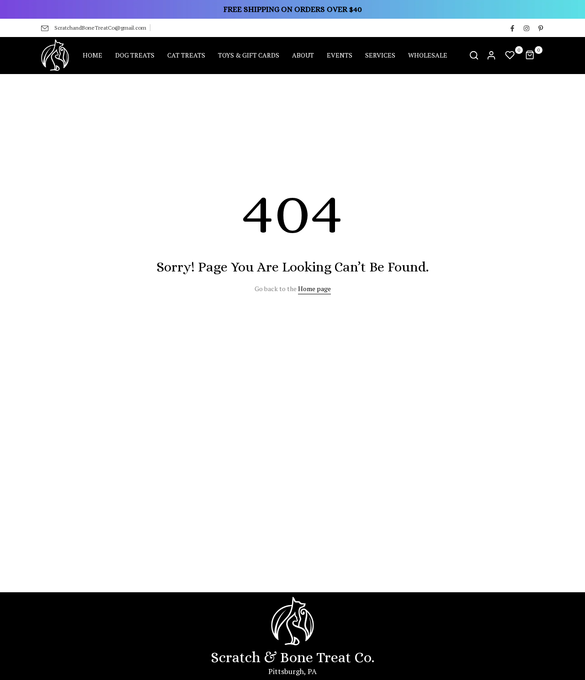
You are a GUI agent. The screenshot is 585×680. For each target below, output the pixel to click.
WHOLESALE (427, 55)
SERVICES (380, 55)
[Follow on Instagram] (526, 27)
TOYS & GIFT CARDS (248, 55)
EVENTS (339, 55)
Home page (314, 288)
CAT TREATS (186, 55)
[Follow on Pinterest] (540, 27)
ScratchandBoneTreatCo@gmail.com (100, 27)
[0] (510, 55)
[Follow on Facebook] (512, 27)
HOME (92, 55)
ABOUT (303, 55)
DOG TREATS (134, 55)
